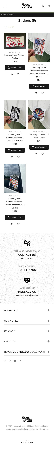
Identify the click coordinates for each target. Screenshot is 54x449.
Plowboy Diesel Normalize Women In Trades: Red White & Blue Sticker (39, 72)
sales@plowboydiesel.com (27, 295)
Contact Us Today (27, 258)
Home (3, 14)
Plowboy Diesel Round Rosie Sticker (39, 136)
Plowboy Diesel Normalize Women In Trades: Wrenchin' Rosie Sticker (15, 203)
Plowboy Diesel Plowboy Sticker (14, 57)
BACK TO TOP (27, 443)
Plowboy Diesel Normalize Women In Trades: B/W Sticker (15, 137)
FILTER (11, 27)
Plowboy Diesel (14, 52)
